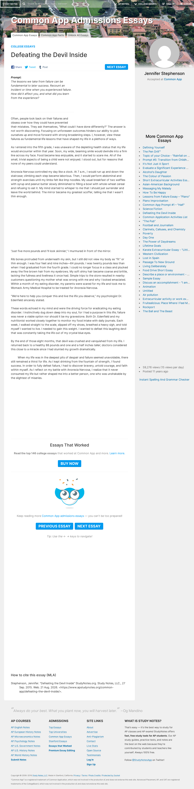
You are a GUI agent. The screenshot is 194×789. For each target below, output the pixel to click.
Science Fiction (152, 208)
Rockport (149, 307)
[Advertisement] (102, 96)
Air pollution (150, 294)
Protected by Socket (111, 775)
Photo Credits (94, 775)
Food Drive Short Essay (158, 270)
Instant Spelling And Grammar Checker (164, 379)
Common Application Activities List (165, 217)
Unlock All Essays (78, 35)
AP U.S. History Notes (23, 750)
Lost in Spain (151, 258)
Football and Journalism (158, 225)
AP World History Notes (24, 755)
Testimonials (94, 755)
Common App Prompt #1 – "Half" (164, 204)
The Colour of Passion (157, 176)
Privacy (77, 775)
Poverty (148, 233)
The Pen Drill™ (152, 151)
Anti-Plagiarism (95, 736)
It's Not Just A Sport (156, 163)
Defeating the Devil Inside (159, 213)
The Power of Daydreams (159, 241)
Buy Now (70, 463)
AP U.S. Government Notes (25, 745)
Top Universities (58, 731)
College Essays (23, 46)
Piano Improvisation (155, 200)
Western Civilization (155, 253)
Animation (149, 286)
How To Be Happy (154, 192)
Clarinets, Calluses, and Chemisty (164, 229)
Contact (91, 741)
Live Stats (92, 745)
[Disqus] (69, 630)
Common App (173, 79)
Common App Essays (24, 35)
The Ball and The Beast (157, 311)
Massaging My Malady (157, 188)
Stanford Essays (58, 741)
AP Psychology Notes (23, 741)
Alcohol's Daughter (155, 172)
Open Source (94, 750)
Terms (84, 775)
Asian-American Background (161, 184)
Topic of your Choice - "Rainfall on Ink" (168, 155)
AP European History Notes (26, 731)
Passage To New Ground (158, 262)
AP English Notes (20, 727)
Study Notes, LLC (39, 775)
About (90, 727)
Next (116, 67)
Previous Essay (54, 526)
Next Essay (88, 526)
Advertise (92, 731)
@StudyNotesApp (142, 760)
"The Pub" (149, 221)
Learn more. (117, 453)
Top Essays (55, 727)
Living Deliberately (154, 266)
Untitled (148, 290)
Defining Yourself (154, 147)
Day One (148, 237)
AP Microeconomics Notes (25, 736)
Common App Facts (52, 35)
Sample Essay (151, 278)
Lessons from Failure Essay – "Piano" (166, 196)
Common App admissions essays (63, 515)
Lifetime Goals (152, 245)
